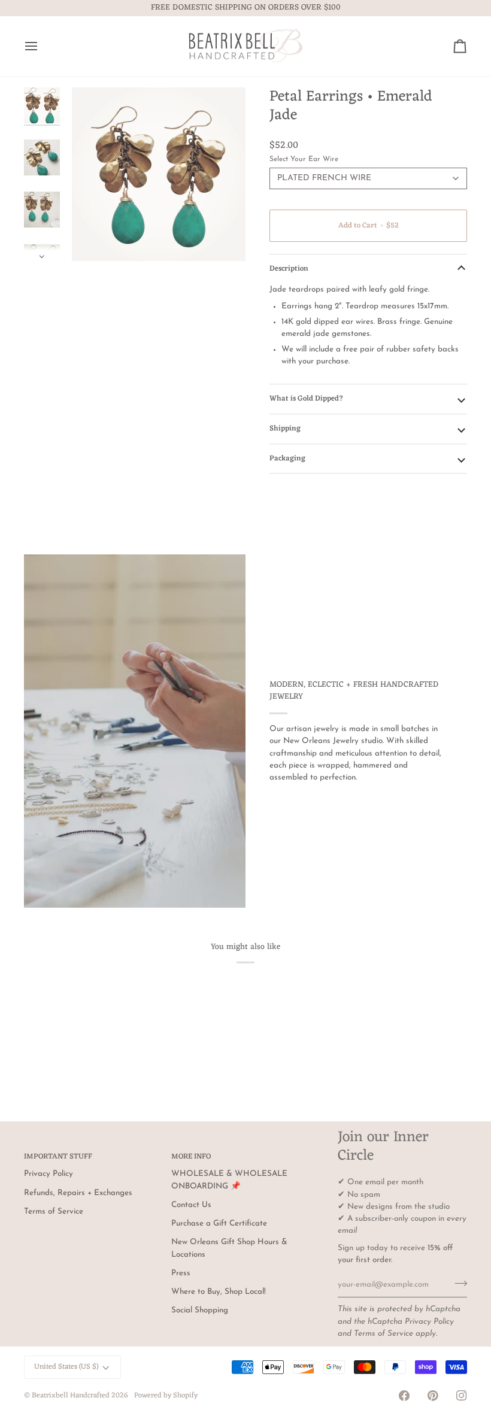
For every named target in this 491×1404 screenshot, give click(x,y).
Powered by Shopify (166, 1395)
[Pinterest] (433, 1395)
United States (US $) (66, 1366)
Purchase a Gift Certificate (219, 1223)
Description (288, 268)
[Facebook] (404, 1395)
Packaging (287, 458)
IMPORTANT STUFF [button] (58, 1157)
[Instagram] (461, 1395)
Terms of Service (383, 1334)
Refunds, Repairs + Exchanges (78, 1193)
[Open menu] (42, 46)
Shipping (285, 428)
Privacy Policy (429, 1322)
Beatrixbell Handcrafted (71, 1395)
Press (180, 1273)
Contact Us (191, 1205)
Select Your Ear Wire (303, 159)
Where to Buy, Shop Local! (218, 1292)
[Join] (457, 1283)
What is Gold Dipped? (306, 398)
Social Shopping (199, 1310)
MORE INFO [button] (191, 1157)
